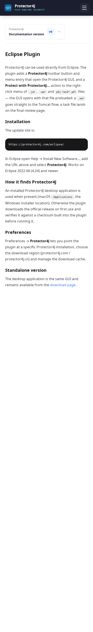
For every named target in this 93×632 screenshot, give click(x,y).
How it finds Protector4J (30, 182)
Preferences (18, 232)
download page (62, 285)
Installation (17, 121)
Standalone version (25, 270)
